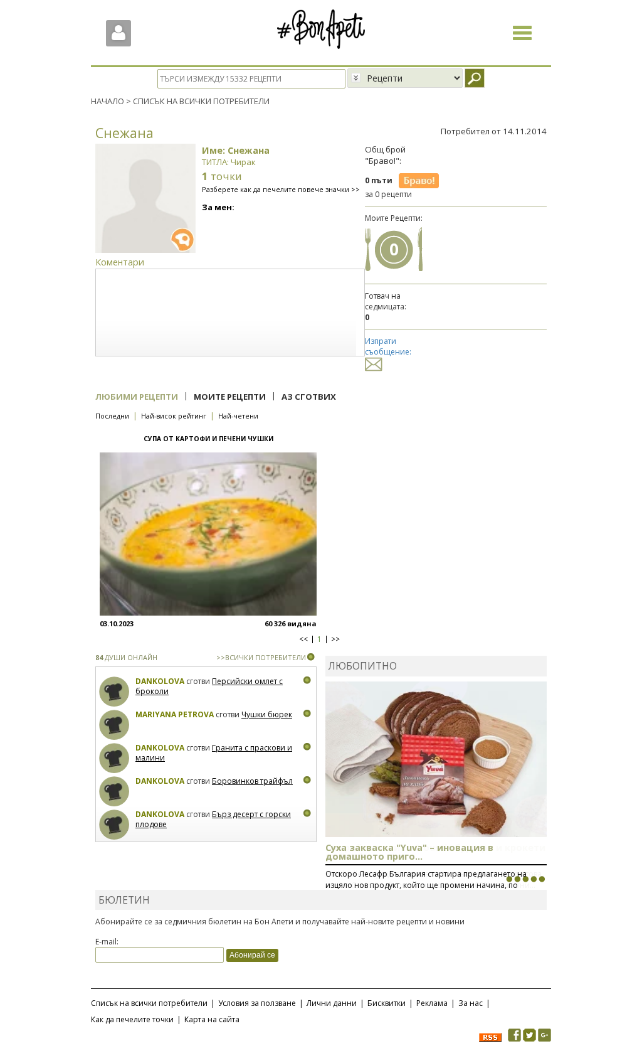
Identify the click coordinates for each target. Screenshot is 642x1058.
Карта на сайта (211, 1019)
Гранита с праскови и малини (213, 752)
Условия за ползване (257, 1003)
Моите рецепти (230, 396)
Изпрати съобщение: (388, 346)
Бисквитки (386, 1003)
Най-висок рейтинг (173, 415)
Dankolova (159, 681)
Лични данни (332, 1003)
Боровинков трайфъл (252, 781)
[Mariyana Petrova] (114, 725)
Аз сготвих (309, 396)
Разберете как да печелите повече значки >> (281, 189)
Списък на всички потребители (149, 1003)
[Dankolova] (114, 691)
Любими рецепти (136, 396)
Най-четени (238, 415)
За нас (470, 1003)
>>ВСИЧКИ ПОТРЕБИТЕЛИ (261, 657)
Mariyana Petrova (174, 714)
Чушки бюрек (266, 714)
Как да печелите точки (132, 1019)
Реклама (432, 1003)
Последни (112, 415)
